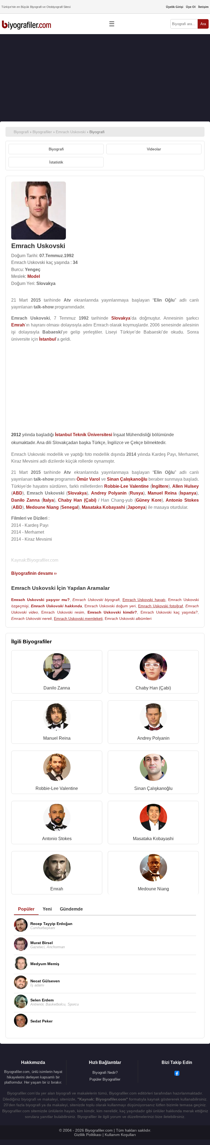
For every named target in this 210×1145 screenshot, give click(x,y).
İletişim (203, 6)
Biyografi (56, 149)
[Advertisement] (105, 78)
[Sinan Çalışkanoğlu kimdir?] (153, 768)
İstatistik (56, 162)
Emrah (56, 889)
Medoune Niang (153, 889)
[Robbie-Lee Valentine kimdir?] (57, 768)
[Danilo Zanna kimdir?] (57, 668)
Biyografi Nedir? (105, 1072)
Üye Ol (191, 6)
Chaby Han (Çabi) (153, 688)
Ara (203, 24)
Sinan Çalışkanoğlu (153, 788)
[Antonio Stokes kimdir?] (57, 819)
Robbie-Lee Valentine (57, 788)
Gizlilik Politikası (87, 1134)
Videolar (154, 149)
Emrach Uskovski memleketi (78, 618)
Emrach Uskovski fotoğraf (160, 606)
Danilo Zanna (56, 688)
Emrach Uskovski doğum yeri (110, 606)
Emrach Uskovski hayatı (143, 599)
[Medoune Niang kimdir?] (153, 869)
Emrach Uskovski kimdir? (112, 612)
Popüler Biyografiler (104, 1079)
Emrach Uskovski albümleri (128, 618)
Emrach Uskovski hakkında (56, 606)
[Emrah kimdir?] (57, 869)
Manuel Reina (57, 738)
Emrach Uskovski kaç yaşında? (169, 612)
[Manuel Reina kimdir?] (57, 718)
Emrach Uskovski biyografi (95, 599)
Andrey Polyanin (153, 738)
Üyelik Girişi (174, 6)
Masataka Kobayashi (153, 838)
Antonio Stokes (57, 838)
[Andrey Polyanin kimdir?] (153, 718)
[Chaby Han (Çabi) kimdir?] (153, 668)
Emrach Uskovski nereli (31, 618)
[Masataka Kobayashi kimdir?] (153, 819)
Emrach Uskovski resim (62, 612)
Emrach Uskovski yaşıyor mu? (40, 599)
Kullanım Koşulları (120, 1134)
